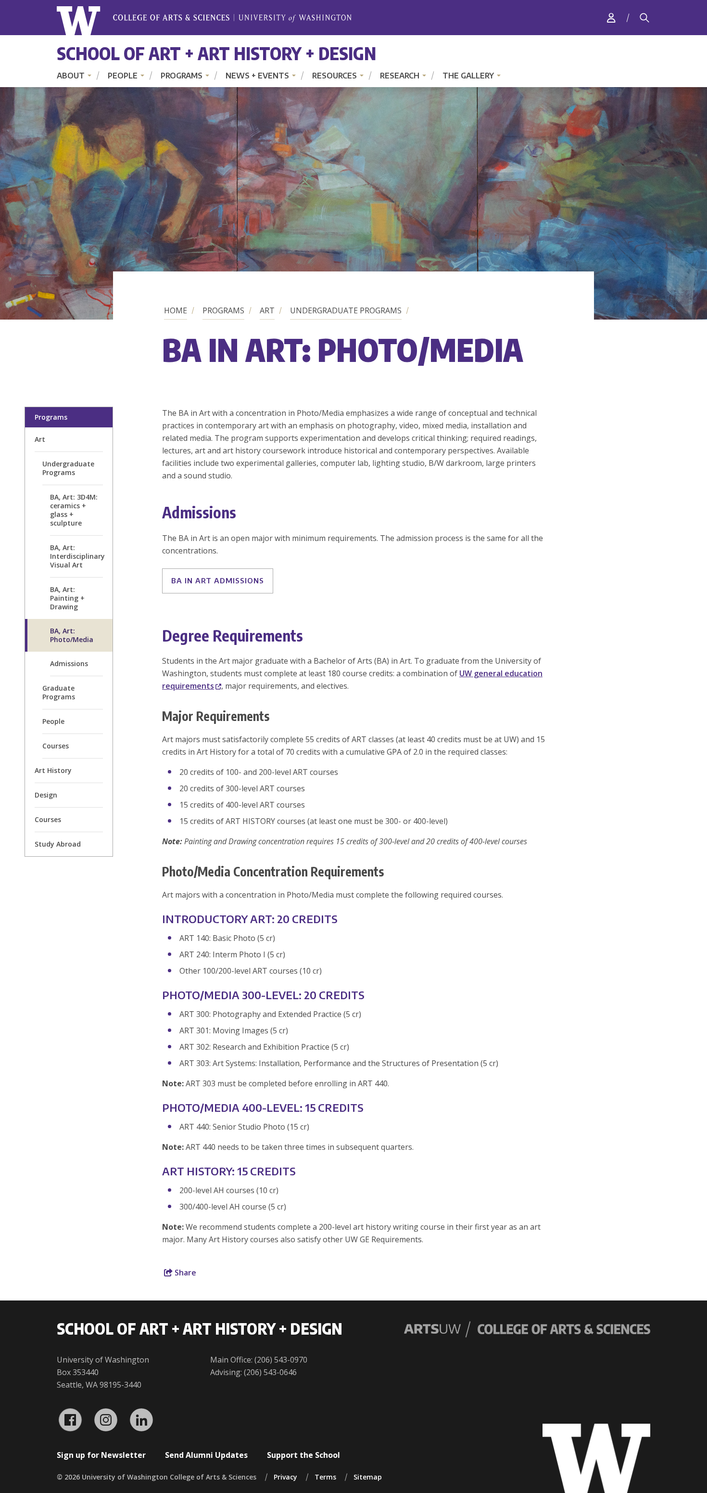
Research (399, 75)
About (71, 75)
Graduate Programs (58, 692)
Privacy (285, 1476)
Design (46, 794)
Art (267, 310)
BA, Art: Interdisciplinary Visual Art (77, 556)
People (123, 75)
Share (184, 1272)
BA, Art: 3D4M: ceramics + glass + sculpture (74, 510)
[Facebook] (70, 1419)
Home (175, 310)
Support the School (303, 1455)
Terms (325, 1476)
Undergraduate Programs (346, 310)
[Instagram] (105, 1419)
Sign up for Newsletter (101, 1455)
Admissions (69, 663)
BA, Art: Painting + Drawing (67, 598)
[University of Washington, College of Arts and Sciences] (204, 21)
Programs (181, 75)
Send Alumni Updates (206, 1455)
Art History (53, 770)
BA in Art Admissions (217, 580)
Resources (334, 75)
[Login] (611, 18)
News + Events (257, 75)
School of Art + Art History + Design (216, 53)
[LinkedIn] (141, 1419)
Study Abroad (58, 844)
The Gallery (468, 75)
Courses (55, 745)
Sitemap (368, 1476)
